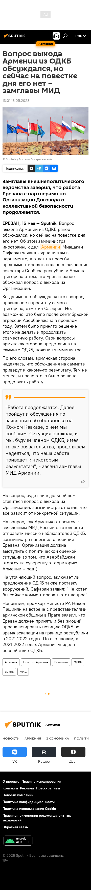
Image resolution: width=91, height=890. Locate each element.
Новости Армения (35, 662)
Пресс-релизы (48, 788)
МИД (23, 671)
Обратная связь (15, 827)
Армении (50, 247)
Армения (11, 662)
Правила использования (41, 781)
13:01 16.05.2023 (16, 100)
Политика (61, 662)
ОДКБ (78, 662)
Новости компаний (18, 795)
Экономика (57, 738)
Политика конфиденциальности (29, 802)
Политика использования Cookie (29, 808)
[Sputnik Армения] (15, 38)
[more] (83, 482)
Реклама (27, 788)
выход (9, 671)
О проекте (11, 781)
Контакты (10, 788)
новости (11, 738)
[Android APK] (18, 841)
